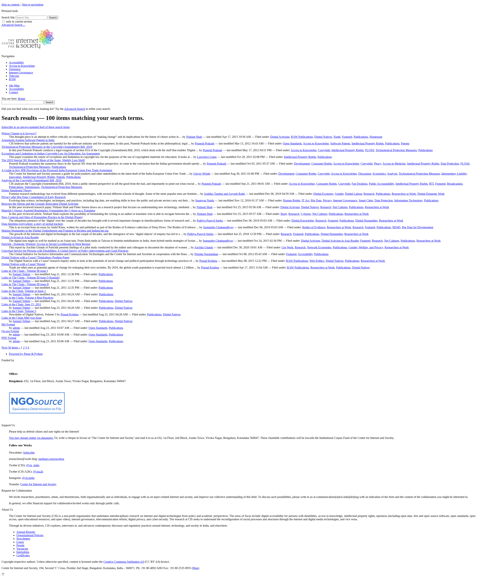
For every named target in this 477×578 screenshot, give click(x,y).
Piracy (377, 163)
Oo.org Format (10, 331)
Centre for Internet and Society (38, 484)
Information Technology (408, 200)
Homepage (375, 136)
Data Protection (450, 163)
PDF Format (8, 337)
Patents (405, 143)
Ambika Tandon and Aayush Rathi (224, 193)
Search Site (8, 17)
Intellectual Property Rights (368, 143)
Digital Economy (323, 193)
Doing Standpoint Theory (16, 190)
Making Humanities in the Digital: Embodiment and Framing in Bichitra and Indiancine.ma (54, 230)
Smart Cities (366, 200)
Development (302, 163)
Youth (336, 136)
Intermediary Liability (454, 173)
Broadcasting (454, 183)
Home (21, 98)
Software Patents (340, 143)
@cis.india (28, 477)
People (20, 545)
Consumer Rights (321, 163)
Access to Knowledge (22, 65)
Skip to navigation (32, 4)
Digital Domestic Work (431, 193)
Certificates (23, 555)
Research (369, 193)
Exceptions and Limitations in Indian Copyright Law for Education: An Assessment (50, 153)
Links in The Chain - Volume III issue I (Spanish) (30, 277)
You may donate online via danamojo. (31, 437)
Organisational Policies (29, 535)
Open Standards (292, 143)
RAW (12, 79)
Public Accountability (381, 183)
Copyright (324, 150)
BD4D (396, 227)
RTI (431, 183)
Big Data (316, 200)
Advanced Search (74, 108)
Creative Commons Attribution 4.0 (123, 561)
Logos (20, 542)
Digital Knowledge (302, 220)
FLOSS (369, 150)
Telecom (14, 75)
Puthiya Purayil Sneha (210, 220)
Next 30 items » (11, 347)
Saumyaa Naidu (204, 200)
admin (16, 327)
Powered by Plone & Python (26, 353)
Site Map (14, 85)
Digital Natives (323, 136)
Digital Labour (353, 193)
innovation (15, 177)
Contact (13, 92)
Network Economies (319, 247)
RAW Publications (302, 136)
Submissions (32, 187)
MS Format (8, 324)
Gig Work (287, 247)
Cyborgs (306, 213)
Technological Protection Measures (396, 150)
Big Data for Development (417, 227)
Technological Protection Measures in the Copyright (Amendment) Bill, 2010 (46, 146)
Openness (14, 69)
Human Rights (291, 200)
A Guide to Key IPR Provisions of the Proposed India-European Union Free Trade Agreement (56, 170)
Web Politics (316, 260)
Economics (379, 173)
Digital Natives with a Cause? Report (23, 264)
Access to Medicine (394, 163)
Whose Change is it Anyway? (19, 133)
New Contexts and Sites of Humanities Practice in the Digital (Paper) (42, 217)
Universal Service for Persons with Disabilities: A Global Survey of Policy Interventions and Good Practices (64, 250)
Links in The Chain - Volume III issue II (25, 284)
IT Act (305, 200)
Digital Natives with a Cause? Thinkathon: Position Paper (35, 257)
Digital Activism (279, 136)
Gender (339, 193)
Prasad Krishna (208, 260)
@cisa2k (38, 471)
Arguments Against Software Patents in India (27, 140)
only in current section (19, 21)
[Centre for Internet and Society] (28, 49)
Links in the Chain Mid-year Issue (21, 317)
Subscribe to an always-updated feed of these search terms (35, 127)
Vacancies (22, 548)
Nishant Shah (194, 136)
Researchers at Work (404, 193)
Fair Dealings (359, 183)
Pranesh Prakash (204, 143)
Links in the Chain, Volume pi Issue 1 (23, 291)
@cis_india (32, 465)
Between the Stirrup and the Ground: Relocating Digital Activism (39, 203)
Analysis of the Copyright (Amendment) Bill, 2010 (31, 180)
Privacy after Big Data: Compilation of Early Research (33, 197)
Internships (22, 552)
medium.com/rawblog (51, 459)
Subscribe (29, 452)
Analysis (392, 173)
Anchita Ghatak (203, 247)
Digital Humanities (366, 220)
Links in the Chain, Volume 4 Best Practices (27, 297)
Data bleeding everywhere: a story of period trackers (32, 224)
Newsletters (23, 538)
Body (284, 213)
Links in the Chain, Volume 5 (18, 311)
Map (195, 568)
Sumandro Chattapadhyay (218, 227)
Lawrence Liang (207, 156)
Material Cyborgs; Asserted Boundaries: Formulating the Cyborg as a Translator (48, 210)
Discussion (364, 173)
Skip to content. (10, 4)
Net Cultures (340, 207)
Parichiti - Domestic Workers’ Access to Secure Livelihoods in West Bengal (45, 244)
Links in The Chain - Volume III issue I (24, 270)
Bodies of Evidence (313, 227)
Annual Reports (25, 531)
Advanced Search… (13, 24)
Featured (347, 136)
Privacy (327, 200)
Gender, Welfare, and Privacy (366, 247)
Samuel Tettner (21, 274)
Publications (361, 136)
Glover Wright (201, 173)
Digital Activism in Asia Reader (20, 237)
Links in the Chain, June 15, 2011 (21, 304)
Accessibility (16, 62)
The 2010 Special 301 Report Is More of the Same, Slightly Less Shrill (43, 160)
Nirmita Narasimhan (206, 254)
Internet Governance (21, 72)
